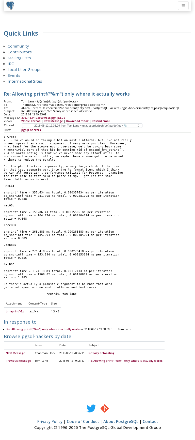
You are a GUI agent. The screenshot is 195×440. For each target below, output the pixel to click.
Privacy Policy (49, 421)
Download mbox (77, 121)
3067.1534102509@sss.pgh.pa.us (43, 117)
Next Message (15, 353)
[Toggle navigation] (183, 5)
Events (14, 75)
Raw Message (53, 121)
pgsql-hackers (31, 130)
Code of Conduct (83, 421)
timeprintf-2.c (15, 311)
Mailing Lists (19, 57)
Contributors (20, 51)
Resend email (101, 121)
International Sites (25, 81)
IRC (11, 63)
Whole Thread (31, 121)
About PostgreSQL (120, 421)
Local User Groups (24, 69)
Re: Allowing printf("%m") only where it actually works (43, 329)
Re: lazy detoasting (102, 353)
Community (18, 46)
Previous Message (18, 360)
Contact (150, 421)
